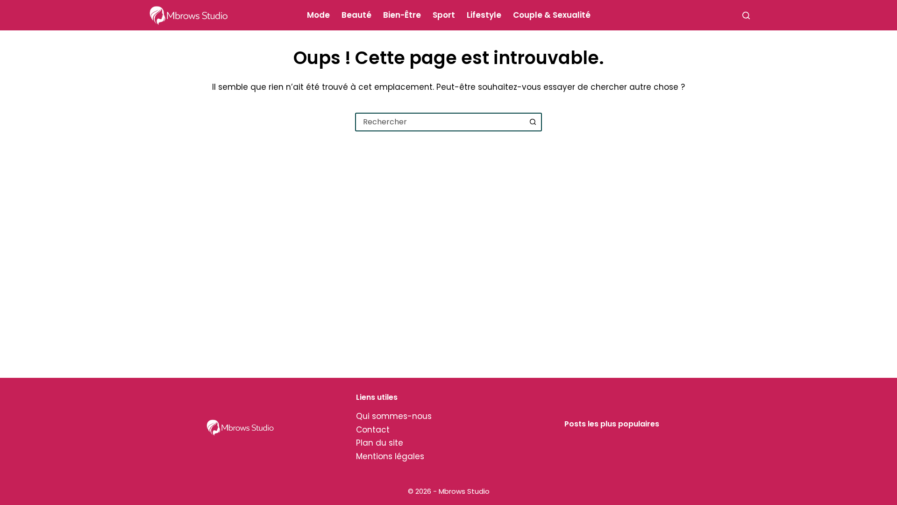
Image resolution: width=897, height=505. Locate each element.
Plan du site (379, 442)
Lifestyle (484, 15)
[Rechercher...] (746, 15)
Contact (373, 429)
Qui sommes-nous (394, 416)
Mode (318, 15)
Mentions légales (390, 456)
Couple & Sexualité (552, 15)
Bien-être (402, 15)
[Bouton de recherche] (532, 122)
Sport (444, 15)
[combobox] (440, 122)
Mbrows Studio (464, 491)
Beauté (356, 15)
